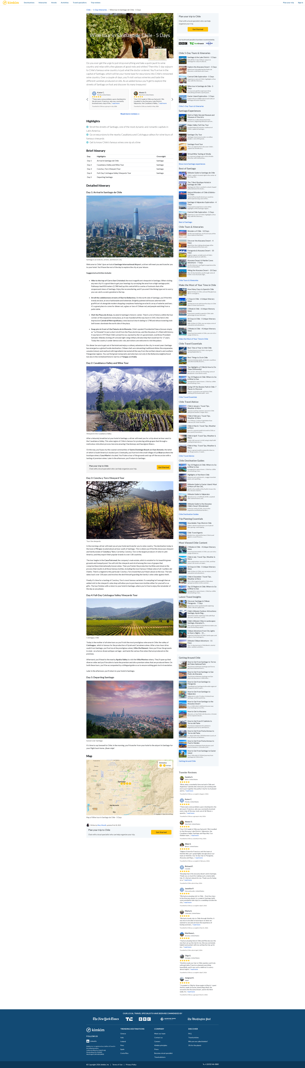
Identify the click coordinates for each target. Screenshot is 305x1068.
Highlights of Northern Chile (198, 475)
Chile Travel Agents (195, 533)
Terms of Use (117, 1065)
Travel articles (193, 1037)
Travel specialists (80, 3)
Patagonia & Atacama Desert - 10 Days (201, 251)
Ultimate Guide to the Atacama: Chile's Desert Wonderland (200, 505)
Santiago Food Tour (195, 144)
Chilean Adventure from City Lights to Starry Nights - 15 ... (201, 632)
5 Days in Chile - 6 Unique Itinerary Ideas (201, 300)
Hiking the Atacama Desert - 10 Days (202, 270)
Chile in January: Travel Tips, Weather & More (198, 407)
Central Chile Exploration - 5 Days (201, 76)
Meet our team (159, 1034)
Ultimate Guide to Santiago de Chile (201, 173)
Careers (157, 1041)
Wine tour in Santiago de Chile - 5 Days (200, 87)
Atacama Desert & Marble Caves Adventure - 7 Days (200, 261)
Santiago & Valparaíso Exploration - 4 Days (202, 203)
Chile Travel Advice (186, 456)
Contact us (158, 1037)
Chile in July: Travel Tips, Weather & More (201, 558)
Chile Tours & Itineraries (188, 280)
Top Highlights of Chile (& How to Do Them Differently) (202, 368)
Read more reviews (129, 114)
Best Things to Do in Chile (198, 357)
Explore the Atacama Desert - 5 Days (202, 67)
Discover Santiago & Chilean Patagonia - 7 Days (199, 602)
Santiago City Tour (195, 135)
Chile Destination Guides (189, 514)
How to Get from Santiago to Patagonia (199, 683)
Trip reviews (95, 3)
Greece (123, 1034)
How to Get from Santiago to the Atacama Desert (200, 702)
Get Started (163, 467)
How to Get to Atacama (197, 711)
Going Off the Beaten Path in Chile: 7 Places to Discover (202, 388)
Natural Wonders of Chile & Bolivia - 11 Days (202, 193)
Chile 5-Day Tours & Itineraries (191, 106)
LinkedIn (93, 1041)
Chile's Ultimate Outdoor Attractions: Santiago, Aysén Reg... (202, 612)
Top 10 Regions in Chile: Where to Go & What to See (202, 378)
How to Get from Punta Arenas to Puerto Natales (201, 742)
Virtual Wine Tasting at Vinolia (199, 154)
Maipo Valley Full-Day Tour (198, 125)
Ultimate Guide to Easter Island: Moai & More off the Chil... (202, 485)
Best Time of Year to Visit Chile (200, 348)
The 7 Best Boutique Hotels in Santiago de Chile (199, 183)
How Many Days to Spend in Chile (201, 289)
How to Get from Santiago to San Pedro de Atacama (201, 673)
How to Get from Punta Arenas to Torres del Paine (201, 732)
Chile (88, 10)
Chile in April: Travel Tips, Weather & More (202, 437)
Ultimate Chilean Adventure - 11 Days (200, 642)
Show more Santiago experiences (192, 164)
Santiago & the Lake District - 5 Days (202, 57)
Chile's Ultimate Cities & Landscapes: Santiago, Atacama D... (202, 622)
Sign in (300, 3)
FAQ (190, 1034)
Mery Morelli (102, 825)
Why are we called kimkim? (198, 1041)
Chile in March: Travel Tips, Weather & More (202, 427)
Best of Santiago (185, 222)
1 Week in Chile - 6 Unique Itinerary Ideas (201, 310)
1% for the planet (194, 1045)
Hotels (54, 3)
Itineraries (43, 3)
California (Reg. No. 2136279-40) (96, 1050)
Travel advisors (159, 1057)
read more (115, 103)
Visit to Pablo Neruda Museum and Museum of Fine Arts (201, 116)
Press (156, 1049)
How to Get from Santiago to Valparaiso (199, 693)
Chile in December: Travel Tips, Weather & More (199, 578)
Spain (122, 1049)
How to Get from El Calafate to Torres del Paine (200, 722)
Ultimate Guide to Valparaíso (199, 494)
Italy (122, 1037)
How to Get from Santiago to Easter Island (202, 752)
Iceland (123, 1041)
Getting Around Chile (187, 761)
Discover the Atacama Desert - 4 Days (200, 242)
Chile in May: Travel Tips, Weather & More (202, 447)
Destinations (29, 3)
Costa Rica (124, 1053)
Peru (122, 1045)
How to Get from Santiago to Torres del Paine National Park (202, 663)
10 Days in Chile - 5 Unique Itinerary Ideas (202, 320)
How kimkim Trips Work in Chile (199, 523)
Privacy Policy (131, 1065)
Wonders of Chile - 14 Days (198, 231)
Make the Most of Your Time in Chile (193, 339)
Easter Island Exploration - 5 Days (201, 96)
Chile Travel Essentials (188, 397)
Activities (65, 3)
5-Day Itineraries (100, 10)
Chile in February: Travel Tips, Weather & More (199, 417)
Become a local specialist (163, 1053)
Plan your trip (288, 3)
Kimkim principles (160, 1045)
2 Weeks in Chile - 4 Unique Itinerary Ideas (202, 330)
